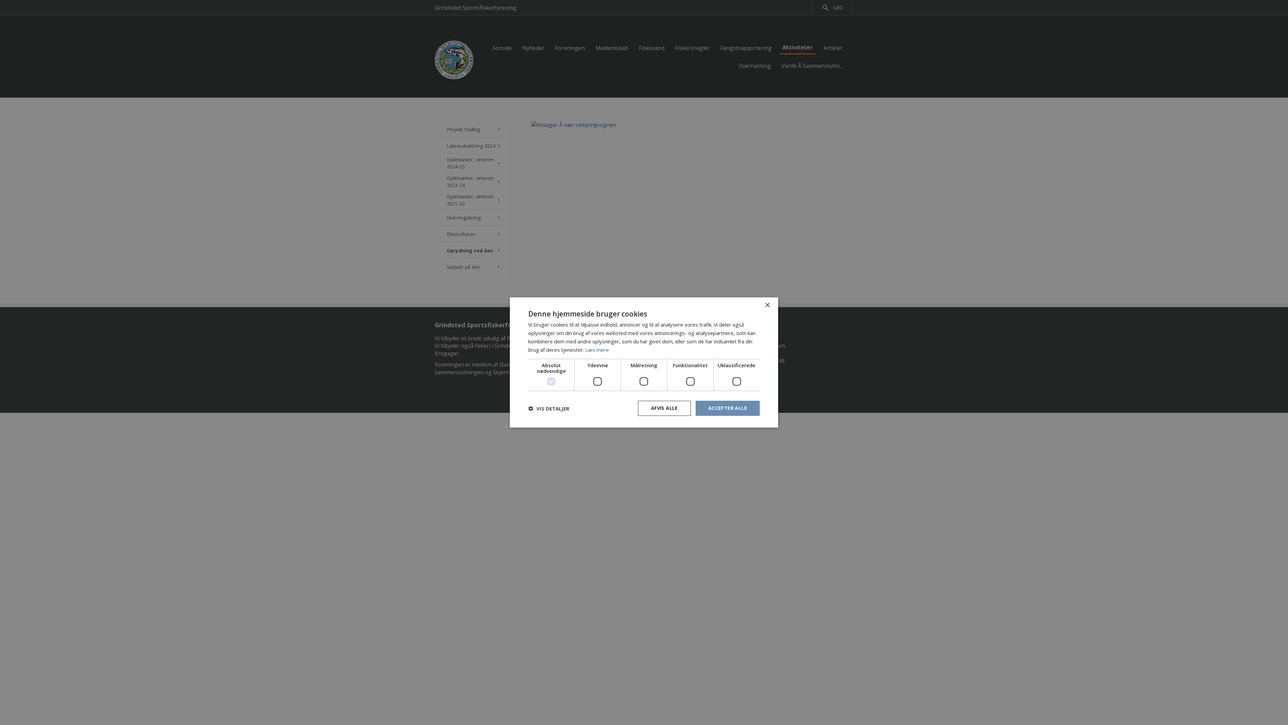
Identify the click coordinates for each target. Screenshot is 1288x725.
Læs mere (597, 349)
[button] (548, 408)
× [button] (767, 305)
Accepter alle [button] (727, 408)
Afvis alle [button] (664, 408)
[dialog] (644, 362)
